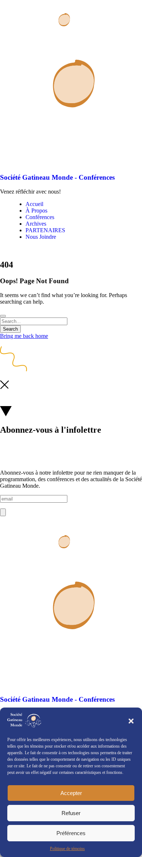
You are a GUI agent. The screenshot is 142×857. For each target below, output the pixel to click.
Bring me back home (24, 336)
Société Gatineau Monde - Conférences (57, 177)
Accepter (71, 793)
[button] (131, 721)
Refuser (71, 813)
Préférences (71, 833)
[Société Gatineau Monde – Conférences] (41, 40)
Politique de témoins (67, 848)
